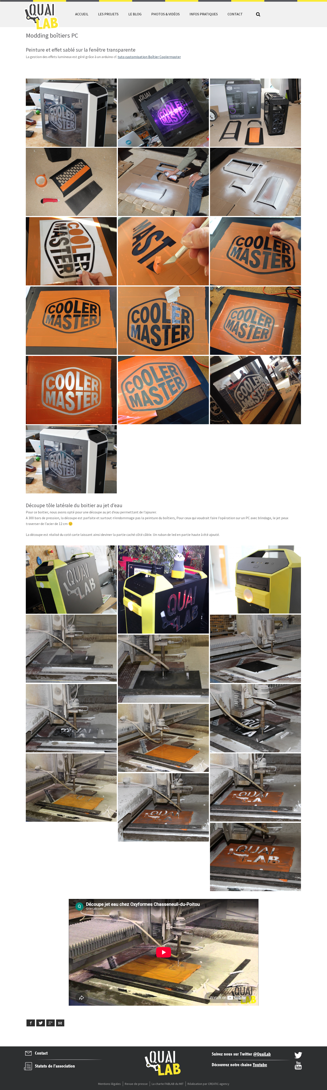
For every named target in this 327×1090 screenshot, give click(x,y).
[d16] (163, 390)
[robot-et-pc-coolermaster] (163, 589)
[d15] (71, 390)
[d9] (163, 251)
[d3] (255, 113)
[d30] (71, 787)
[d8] (71, 251)
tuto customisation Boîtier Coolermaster (149, 56)
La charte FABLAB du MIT (168, 1084)
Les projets (108, 14)
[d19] (71, 459)
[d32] (163, 807)
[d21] (163, 113)
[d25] (163, 669)
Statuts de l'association (55, 1066)
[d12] (71, 321)
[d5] (163, 182)
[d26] (71, 718)
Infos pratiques (204, 14)
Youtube (260, 1065)
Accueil (81, 14)
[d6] (255, 182)
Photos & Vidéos (165, 14)
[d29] (163, 738)
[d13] (163, 321)
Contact (235, 14)
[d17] (255, 390)
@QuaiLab (262, 1054)
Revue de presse (136, 1084)
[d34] (71, 579)
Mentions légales (109, 1084)
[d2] (71, 182)
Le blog (134, 14)
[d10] (255, 251)
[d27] (255, 718)
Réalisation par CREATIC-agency (208, 1084)
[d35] (255, 579)
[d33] (255, 857)
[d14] (255, 321)
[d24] (71, 649)
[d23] (255, 649)
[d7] (71, 113)
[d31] (255, 787)
